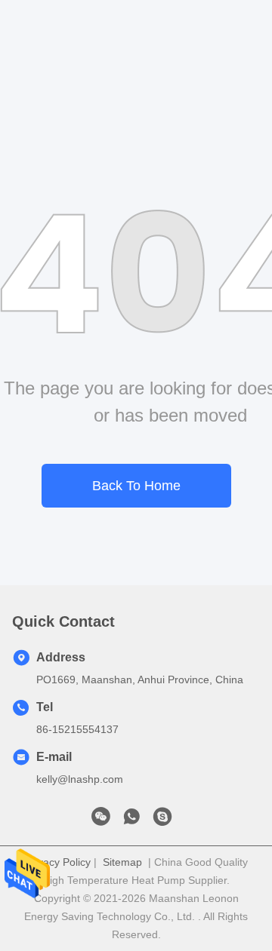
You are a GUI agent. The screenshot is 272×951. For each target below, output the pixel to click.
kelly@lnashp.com (79, 779)
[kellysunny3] (162, 820)
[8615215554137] (131, 820)
